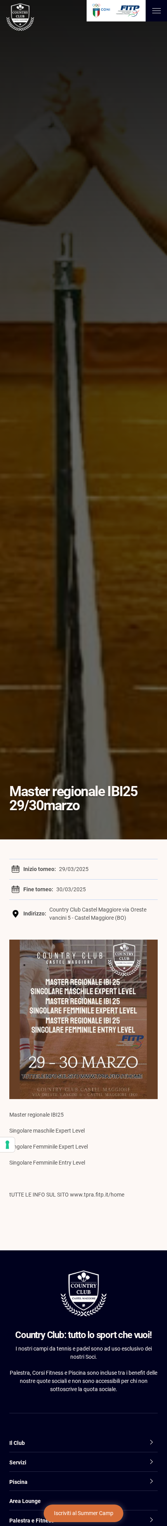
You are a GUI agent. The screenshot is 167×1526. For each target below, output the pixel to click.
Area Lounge (25, 1501)
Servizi (17, 1462)
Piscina (18, 1482)
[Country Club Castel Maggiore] (20, 18)
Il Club (17, 1443)
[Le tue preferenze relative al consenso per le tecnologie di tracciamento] (7, 1144)
